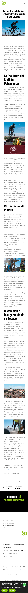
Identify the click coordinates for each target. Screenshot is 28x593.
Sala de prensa (7, 547)
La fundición (6, 544)
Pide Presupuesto (8, 556)
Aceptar (4, 590)
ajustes (20, 587)
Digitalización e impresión (9, 523)
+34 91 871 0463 (22, 568)
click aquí (6, 469)
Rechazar (12, 590)
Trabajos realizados (18, 544)
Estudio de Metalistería (8, 525)
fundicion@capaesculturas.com (18, 569)
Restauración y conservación (10, 527)
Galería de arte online (14, 553)
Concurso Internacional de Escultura (13, 550)
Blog (4, 553)
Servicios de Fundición (8, 520)
